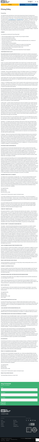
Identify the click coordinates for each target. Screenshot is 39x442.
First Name (3, 392)
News (14, 423)
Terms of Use (3, 440)
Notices (2, 424)
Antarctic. (36, 438)
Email (2, 387)
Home (2, 420)
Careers (2, 423)
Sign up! (3, 403)
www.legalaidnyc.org (12, 19)
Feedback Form (16, 426)
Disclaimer (7, 440)
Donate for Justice (28, 4)
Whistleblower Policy (14, 439)
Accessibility (3, 439)
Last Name (3, 397)
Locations (2, 426)
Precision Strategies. (28, 438)
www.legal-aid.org (20, 19)
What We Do (15, 421)
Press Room (15, 424)
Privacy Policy (8, 439)
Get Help (10, 4)
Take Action (3, 421)
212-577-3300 (5, 413)
